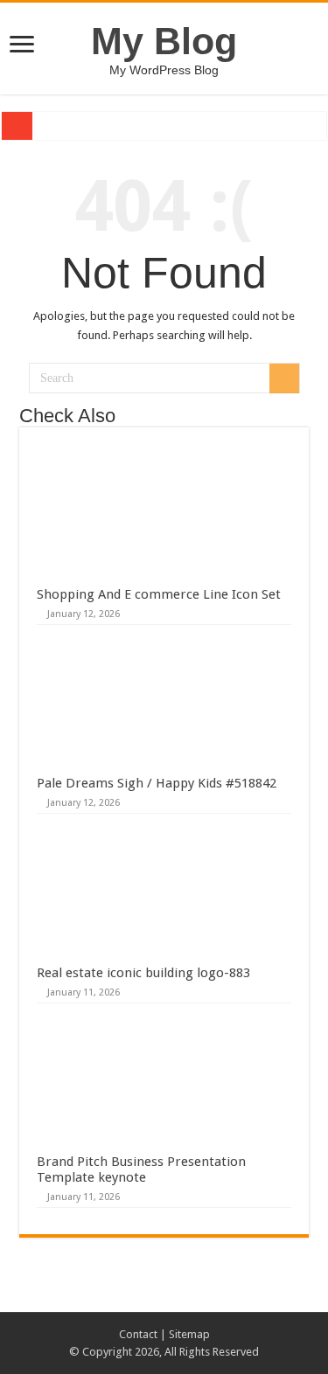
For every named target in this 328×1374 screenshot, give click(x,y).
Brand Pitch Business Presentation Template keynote (141, 1169)
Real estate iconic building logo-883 (143, 973)
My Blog (164, 41)
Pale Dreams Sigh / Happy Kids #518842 (156, 783)
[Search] (284, 378)
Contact (138, 1334)
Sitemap (189, 1334)
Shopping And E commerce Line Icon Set (159, 594)
